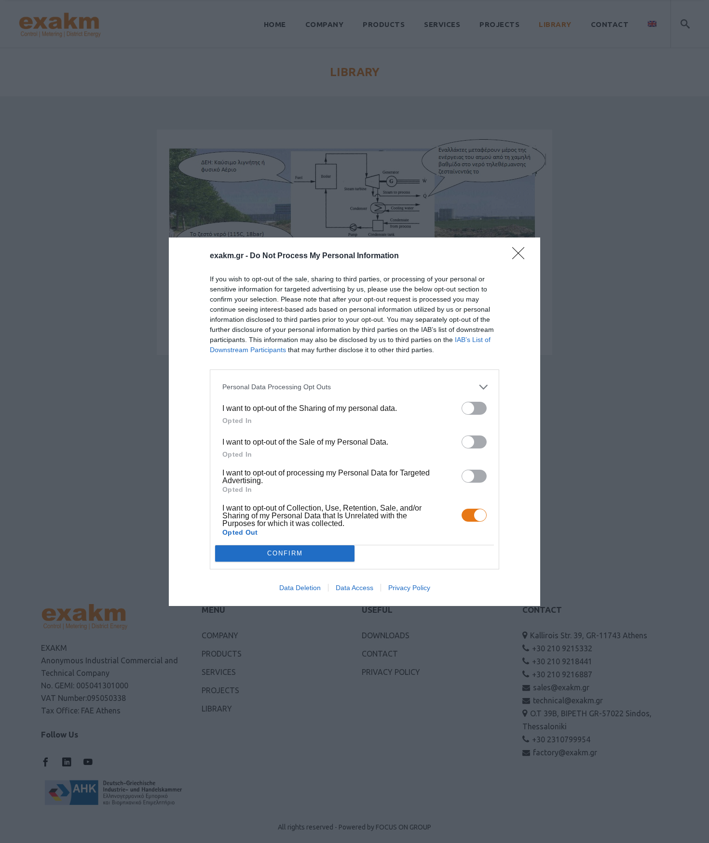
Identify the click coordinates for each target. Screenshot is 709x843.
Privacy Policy (409, 588)
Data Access (354, 588)
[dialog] (354, 421)
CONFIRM (285, 553)
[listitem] (354, 387)
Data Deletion (300, 588)
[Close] (521, 256)
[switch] (474, 408)
